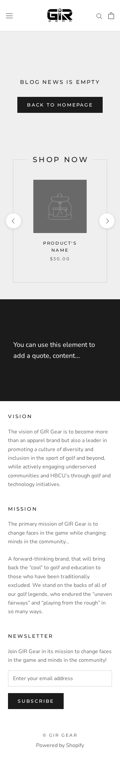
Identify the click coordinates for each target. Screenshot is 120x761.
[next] (106, 220)
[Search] (99, 16)
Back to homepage (60, 105)
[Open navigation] (9, 16)
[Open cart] (111, 15)
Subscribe (36, 701)
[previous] (13, 220)
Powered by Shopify (60, 745)
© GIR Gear (60, 735)
